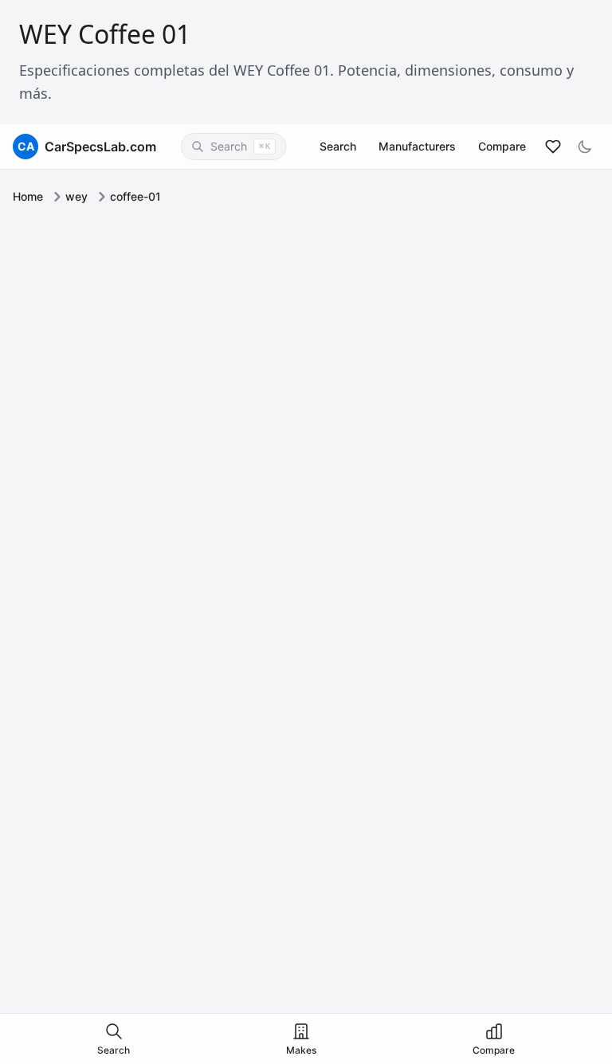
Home (28, 196)
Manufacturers (417, 146)
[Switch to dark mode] (585, 146)
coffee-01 (135, 196)
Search (338, 146)
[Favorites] (553, 146)
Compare (502, 146)
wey (76, 196)
